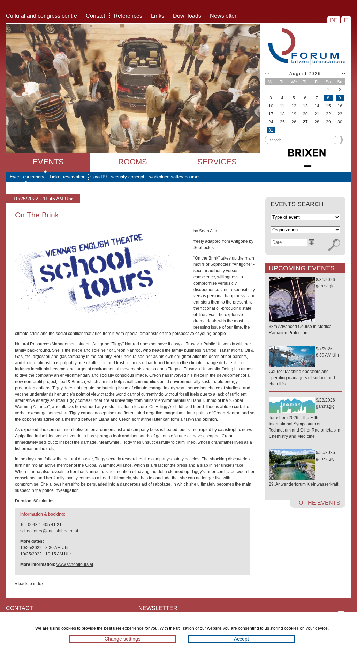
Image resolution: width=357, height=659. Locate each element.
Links (157, 16)
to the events (317, 503)
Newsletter (223, 16)
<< (267, 73)
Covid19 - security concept (117, 176)
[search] (334, 245)
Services (217, 161)
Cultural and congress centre (41, 16)
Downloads (187, 16)
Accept (241, 639)
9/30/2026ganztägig (303, 468)
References (128, 16)
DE (333, 20)
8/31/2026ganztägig (302, 306)
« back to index (29, 583)
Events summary (27, 176)
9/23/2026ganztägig (304, 418)
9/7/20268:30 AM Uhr (304, 366)
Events (48, 161)
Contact (95, 16)
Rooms (132, 161)
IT (346, 20)
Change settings (122, 639)
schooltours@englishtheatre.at (49, 531)
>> (343, 73)
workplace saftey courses (175, 176)
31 (270, 130)
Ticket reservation (67, 176)
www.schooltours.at (74, 564)
